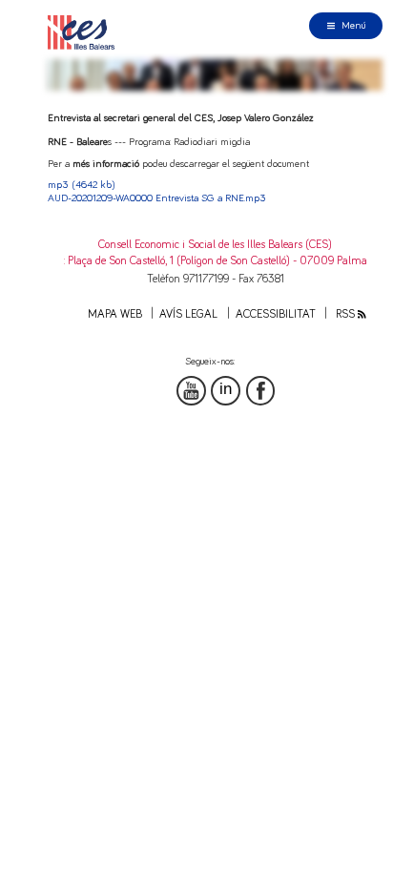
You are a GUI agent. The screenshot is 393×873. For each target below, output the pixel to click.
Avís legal (188, 314)
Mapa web (115, 314)
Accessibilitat (276, 314)
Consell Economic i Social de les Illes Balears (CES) (215, 245)
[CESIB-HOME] (85, 31)
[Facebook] (261, 390)
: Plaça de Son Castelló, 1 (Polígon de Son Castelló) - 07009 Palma (215, 261)
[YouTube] (191, 390)
